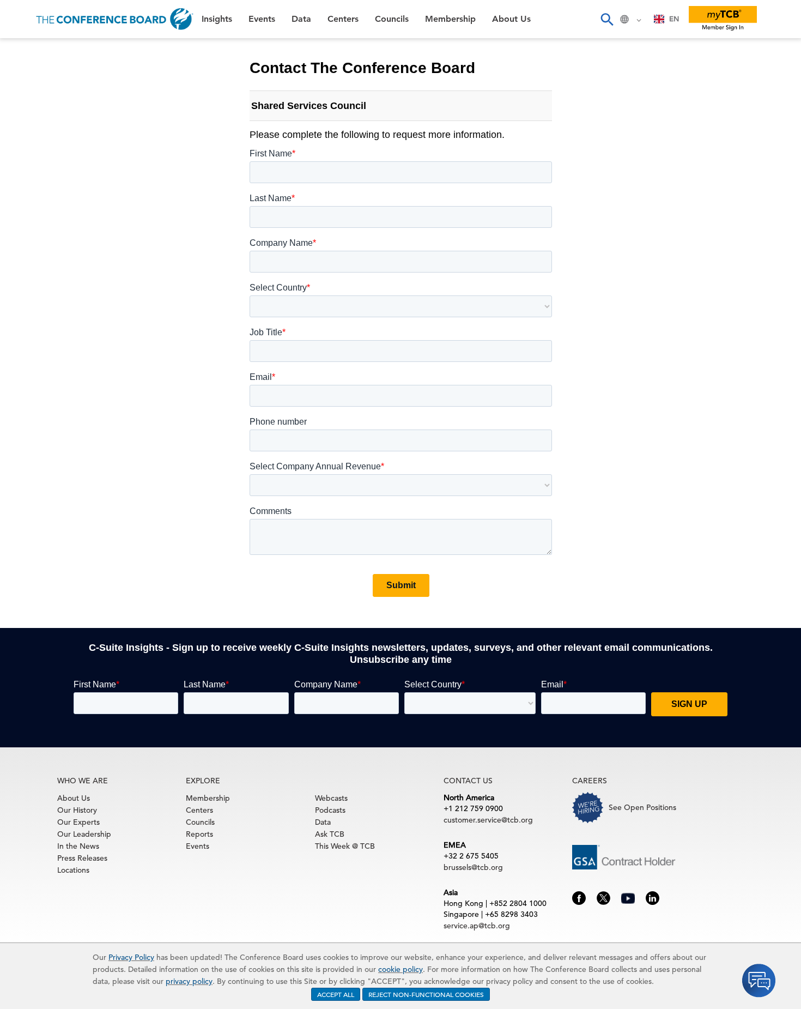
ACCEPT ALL (335, 994)
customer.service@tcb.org (488, 820)
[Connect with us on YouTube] (628, 897)
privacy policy (189, 981)
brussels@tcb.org (473, 867)
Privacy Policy (131, 957)
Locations (73, 870)
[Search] (606, 19)
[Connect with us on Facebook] (579, 897)
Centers (28, 135)
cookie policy (400, 969)
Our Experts (78, 822)
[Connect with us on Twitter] (603, 897)
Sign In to (52, 301)
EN (674, 19)
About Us (32, 218)
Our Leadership (84, 834)
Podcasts (330, 810)
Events (26, 79)
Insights (28, 51)
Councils (29, 162)
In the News (78, 846)
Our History (77, 810)
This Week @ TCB (49, 274)
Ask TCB (329, 834)
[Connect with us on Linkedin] (652, 897)
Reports (199, 834)
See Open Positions (642, 807)
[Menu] (19, 19)
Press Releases (82, 858)
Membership (38, 190)
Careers (28, 246)
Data (21, 107)
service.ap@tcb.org (477, 926)
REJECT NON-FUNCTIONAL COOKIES (426, 994)
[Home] (114, 19)
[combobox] (667, 19)
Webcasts (331, 798)
